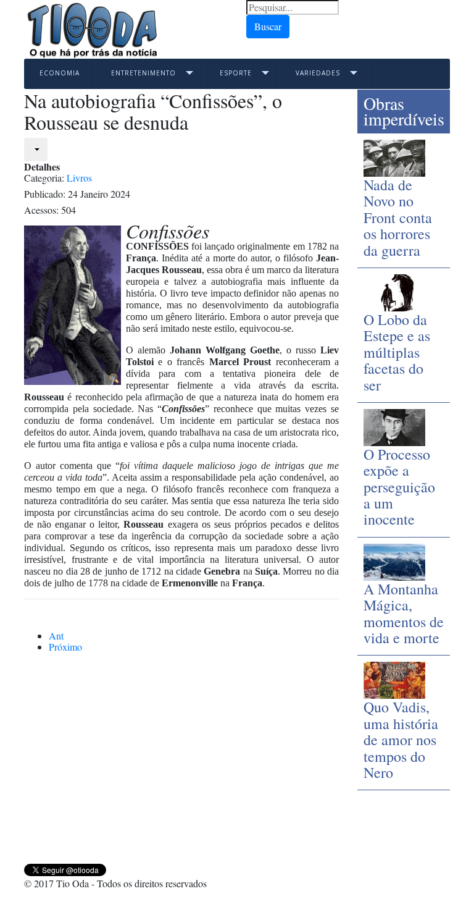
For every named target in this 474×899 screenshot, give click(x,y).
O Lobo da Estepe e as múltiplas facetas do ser (397, 352)
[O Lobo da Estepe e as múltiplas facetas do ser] (394, 291)
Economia (60, 73)
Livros (79, 177)
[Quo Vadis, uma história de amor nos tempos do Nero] (394, 678)
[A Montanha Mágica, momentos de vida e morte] (394, 560)
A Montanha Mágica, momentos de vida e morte (404, 613)
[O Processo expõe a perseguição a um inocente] (394, 426)
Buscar (267, 26)
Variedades (318, 73)
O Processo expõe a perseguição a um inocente (399, 487)
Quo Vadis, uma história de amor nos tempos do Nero (401, 739)
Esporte (236, 73)
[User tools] (36, 149)
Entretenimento (143, 73)
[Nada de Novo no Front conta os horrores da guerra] (394, 156)
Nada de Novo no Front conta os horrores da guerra (398, 217)
